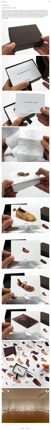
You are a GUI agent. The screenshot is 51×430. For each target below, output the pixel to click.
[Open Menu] (48, 2)
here (7, 18)
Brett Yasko (4, 1)
